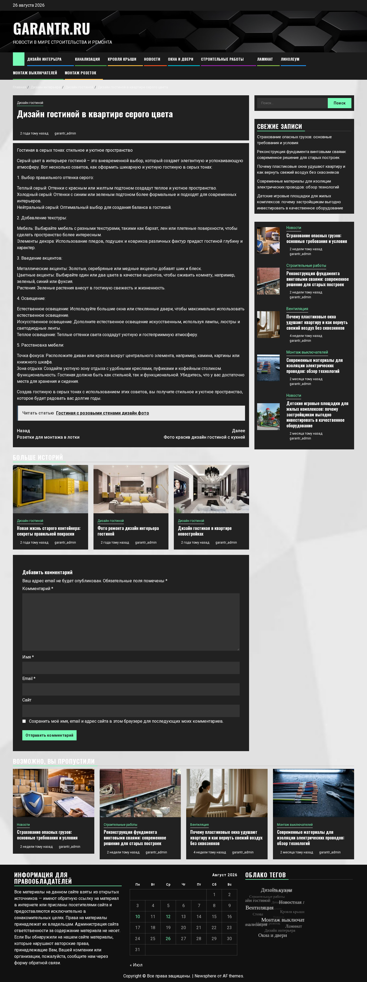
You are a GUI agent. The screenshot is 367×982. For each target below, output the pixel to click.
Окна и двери (180, 59)
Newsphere (205, 976)
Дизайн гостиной (30, 103)
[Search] (350, 66)
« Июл (136, 965)
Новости (152, 59)
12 (168, 916)
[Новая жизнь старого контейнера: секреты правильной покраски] (50, 489)
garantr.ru (51, 28)
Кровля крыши (122, 59)
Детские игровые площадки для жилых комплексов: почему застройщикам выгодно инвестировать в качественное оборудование (300, 202)
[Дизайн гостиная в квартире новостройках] (211, 489)
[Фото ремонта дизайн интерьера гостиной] (131, 489)
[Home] (18, 59)
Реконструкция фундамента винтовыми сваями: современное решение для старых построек (317, 279)
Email (28, 678)
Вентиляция (297, 309)
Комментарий (37, 588)
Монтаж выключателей (35, 72)
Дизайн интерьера (44, 59)
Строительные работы (222, 59)
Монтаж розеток (80, 72)
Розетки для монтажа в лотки (48, 434)
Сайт (26, 700)
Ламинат (265, 59)
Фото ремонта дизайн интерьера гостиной (128, 531)
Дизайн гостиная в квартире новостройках (205, 531)
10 (137, 916)
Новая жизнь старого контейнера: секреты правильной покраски (49, 531)
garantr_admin (65, 133)
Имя (28, 657)
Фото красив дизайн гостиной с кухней (204, 434)
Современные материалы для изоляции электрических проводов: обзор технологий (314, 365)
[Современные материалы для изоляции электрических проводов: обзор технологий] (268, 367)
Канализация (87, 59)
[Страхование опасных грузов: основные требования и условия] (268, 240)
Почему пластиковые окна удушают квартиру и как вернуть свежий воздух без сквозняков (317, 322)
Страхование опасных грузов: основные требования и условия (316, 238)
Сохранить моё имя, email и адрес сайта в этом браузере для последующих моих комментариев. (126, 721)
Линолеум (290, 59)
